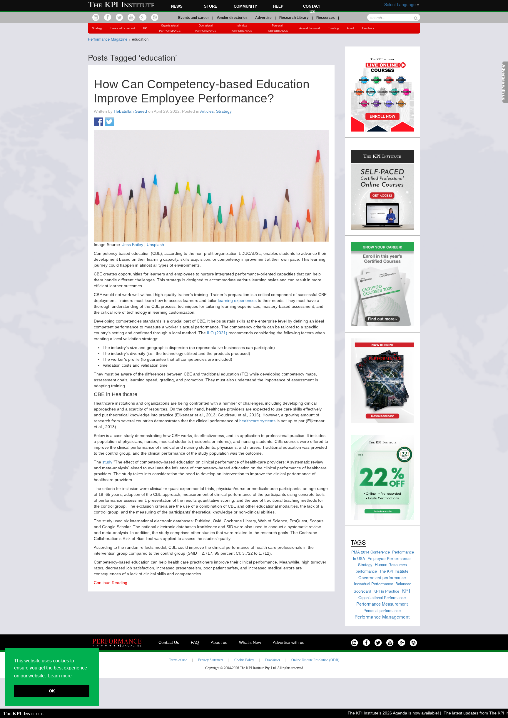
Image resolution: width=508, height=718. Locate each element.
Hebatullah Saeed (130, 111)
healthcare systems (257, 420)
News (177, 6)
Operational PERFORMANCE (205, 28)
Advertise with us (288, 642)
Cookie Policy (244, 660)
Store (210, 6)
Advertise (263, 18)
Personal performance (382, 610)
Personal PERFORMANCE (277, 28)
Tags (358, 542)
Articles (207, 111)
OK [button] (52, 691)
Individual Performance (373, 583)
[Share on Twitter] (109, 122)
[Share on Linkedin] (120, 122)
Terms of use (178, 660)
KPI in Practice (386, 591)
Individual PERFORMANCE (241, 28)
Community (245, 6)
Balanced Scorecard (123, 28)
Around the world (309, 28)
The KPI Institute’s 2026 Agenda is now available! (382, 713)
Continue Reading (110, 582)
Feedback (368, 28)
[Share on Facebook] (98, 122)
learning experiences (237, 300)
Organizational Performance (382, 597)
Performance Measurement (382, 604)
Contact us (312, 9)
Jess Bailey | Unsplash (143, 244)
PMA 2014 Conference (370, 552)
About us (219, 642)
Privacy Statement (210, 660)
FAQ (195, 642)
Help (278, 6)
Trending (333, 28)
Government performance (382, 577)
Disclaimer (272, 660)
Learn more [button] (60, 675)
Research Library (294, 18)
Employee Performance (389, 558)
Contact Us (168, 642)
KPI (145, 28)
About (350, 28)
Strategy (97, 28)
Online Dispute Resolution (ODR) (315, 660)
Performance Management (382, 616)
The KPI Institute (393, 571)
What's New (250, 642)
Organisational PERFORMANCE (170, 28)
